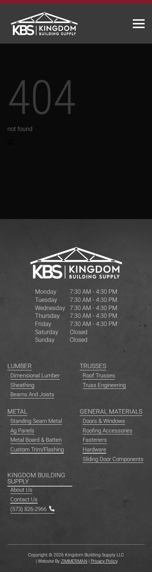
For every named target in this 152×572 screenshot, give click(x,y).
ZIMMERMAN (74, 561)
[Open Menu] (139, 24)
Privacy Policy (104, 561)
